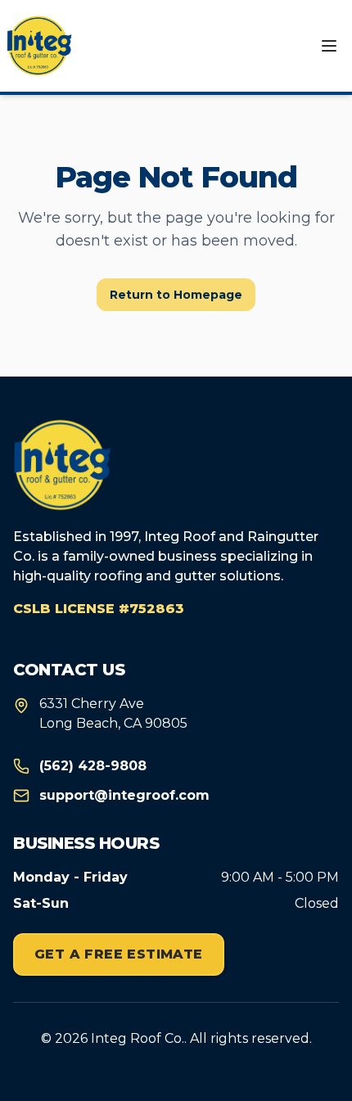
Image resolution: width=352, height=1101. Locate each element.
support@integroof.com (124, 795)
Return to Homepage (176, 294)
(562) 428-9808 (93, 766)
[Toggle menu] (329, 45)
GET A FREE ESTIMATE (118, 954)
